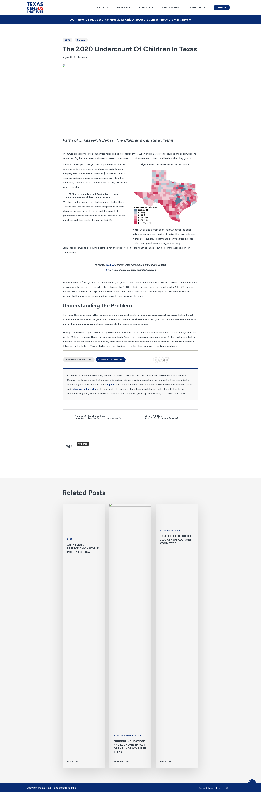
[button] (79, 359)
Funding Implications (131, 735)
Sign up (111, 384)
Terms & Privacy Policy (210, 788)
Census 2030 (173, 530)
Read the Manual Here (176, 19)
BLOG (67, 40)
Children (81, 40)
